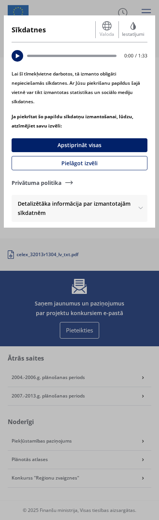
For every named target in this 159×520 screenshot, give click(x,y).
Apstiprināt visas (79, 145)
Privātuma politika (36, 182)
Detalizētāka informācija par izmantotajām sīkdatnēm (74, 208)
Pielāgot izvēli (79, 163)
